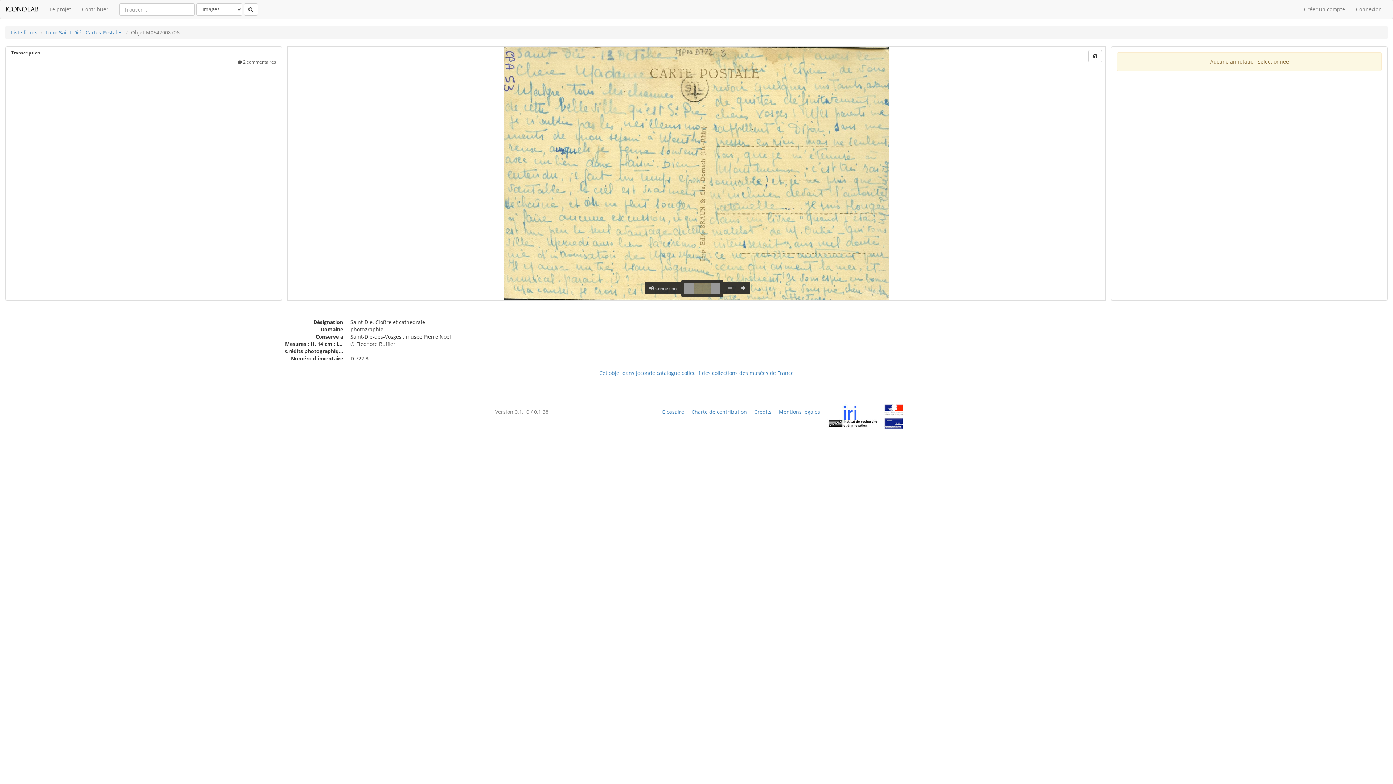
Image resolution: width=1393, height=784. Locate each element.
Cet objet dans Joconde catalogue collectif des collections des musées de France (696, 372)
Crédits (763, 412)
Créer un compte (1324, 9)
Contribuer (95, 9)
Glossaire (673, 412)
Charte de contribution (719, 412)
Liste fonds (24, 32)
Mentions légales (799, 412)
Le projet (60, 9)
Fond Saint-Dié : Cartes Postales (84, 32)
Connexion (1369, 9)
